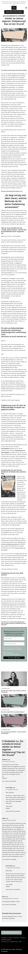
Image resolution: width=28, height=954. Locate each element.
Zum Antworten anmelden (9, 781)
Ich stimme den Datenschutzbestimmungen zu (11, 653)
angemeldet (11, 916)
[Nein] (26, 7)
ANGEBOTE (4, 937)
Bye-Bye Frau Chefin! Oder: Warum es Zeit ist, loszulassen (13, 691)
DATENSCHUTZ (5, 941)
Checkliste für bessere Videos (11, 932)
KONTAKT (16, 937)
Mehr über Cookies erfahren (14, 12)
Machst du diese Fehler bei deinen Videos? (13, 712)
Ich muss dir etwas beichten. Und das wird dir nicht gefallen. (13, 732)
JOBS (20, 941)
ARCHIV (10, 937)
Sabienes (4, 759)
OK (14, 7)
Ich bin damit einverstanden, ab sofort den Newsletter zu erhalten (12, 648)
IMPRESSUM (14, 941)
